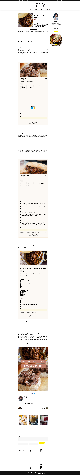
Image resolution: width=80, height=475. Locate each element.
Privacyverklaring (41, 473)
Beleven (36, 9)
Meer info (56, 31)
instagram (58, 0)
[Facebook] (32, 393)
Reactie (19, 436)
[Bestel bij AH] (32, 108)
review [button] (35, 123)
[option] (23, 421)
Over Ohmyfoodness (22, 0)
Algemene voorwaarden (37, 473)
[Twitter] (34, 393)
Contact (27, 0)
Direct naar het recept (33, 29)
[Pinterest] (35, 393)
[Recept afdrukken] (43, 64)
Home (19, 0)
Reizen (33, 9)
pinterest (60, 0)
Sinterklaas (31, 469)
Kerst (30, 467)
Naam (19, 442)
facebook (57, 0)
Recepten (30, 9)
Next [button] (47, 413)
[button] (46, 64)
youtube (61, 0)
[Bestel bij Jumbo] (34, 108)
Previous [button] (46, 413)
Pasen (30, 468)
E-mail (29, 442)
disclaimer (51, 472)
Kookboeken (46, 9)
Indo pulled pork (34, 339)
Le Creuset (20, 245)
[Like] (31, 393)
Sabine (25, 397)
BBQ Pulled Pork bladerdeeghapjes (36, 337)
